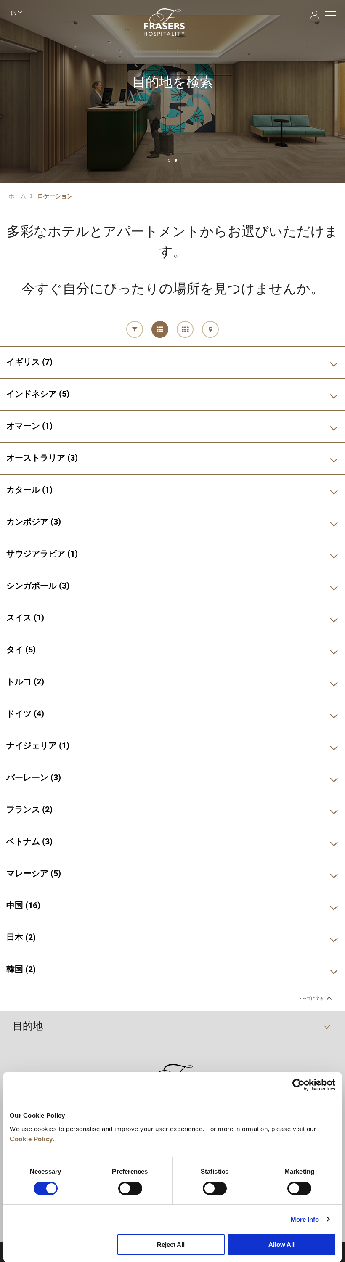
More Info (305, 1219)
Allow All (281, 1244)
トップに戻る (311, 998)
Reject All (171, 1244)
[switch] (130, 1188)
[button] (169, 160)
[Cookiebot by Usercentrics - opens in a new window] (298, 1085)
